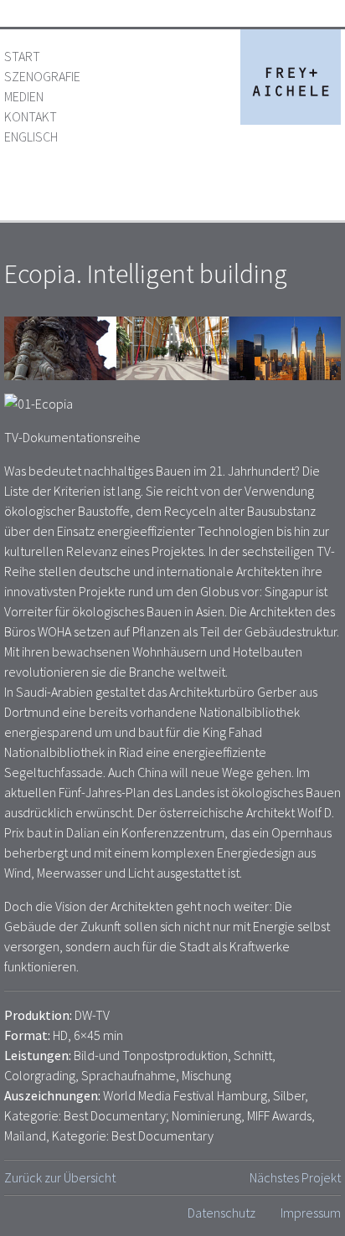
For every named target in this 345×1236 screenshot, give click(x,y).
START (22, 56)
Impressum (311, 1212)
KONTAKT (30, 116)
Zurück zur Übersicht (60, 1177)
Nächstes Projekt (295, 1177)
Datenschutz (221, 1212)
